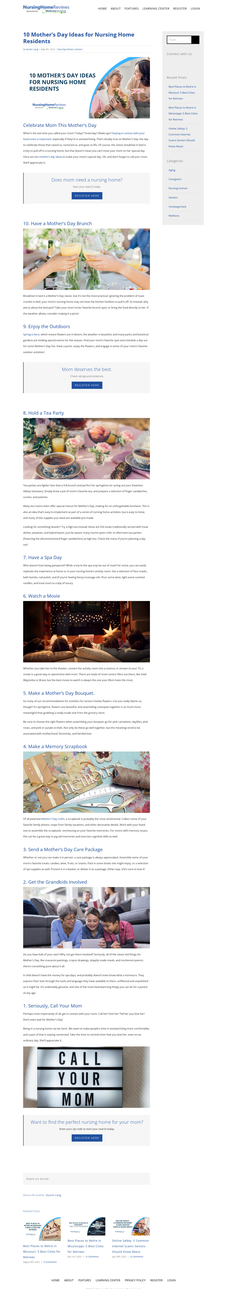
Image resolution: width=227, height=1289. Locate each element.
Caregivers (175, 179)
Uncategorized (177, 206)
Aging (172, 170)
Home (55, 1280)
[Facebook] (183, 61)
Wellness (174, 215)
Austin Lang (32, 49)
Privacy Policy (135, 1280)
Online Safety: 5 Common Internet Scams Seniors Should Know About (130, 1246)
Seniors (78, 49)
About (69, 1280)
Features (84, 1280)
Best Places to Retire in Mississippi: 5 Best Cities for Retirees (86, 1246)
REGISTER (180, 8)
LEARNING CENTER (108, 1280)
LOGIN (195, 8)
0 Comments (50, 1261)
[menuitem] (102, 9)
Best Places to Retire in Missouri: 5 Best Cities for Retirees (42, 1251)
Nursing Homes (66, 49)
